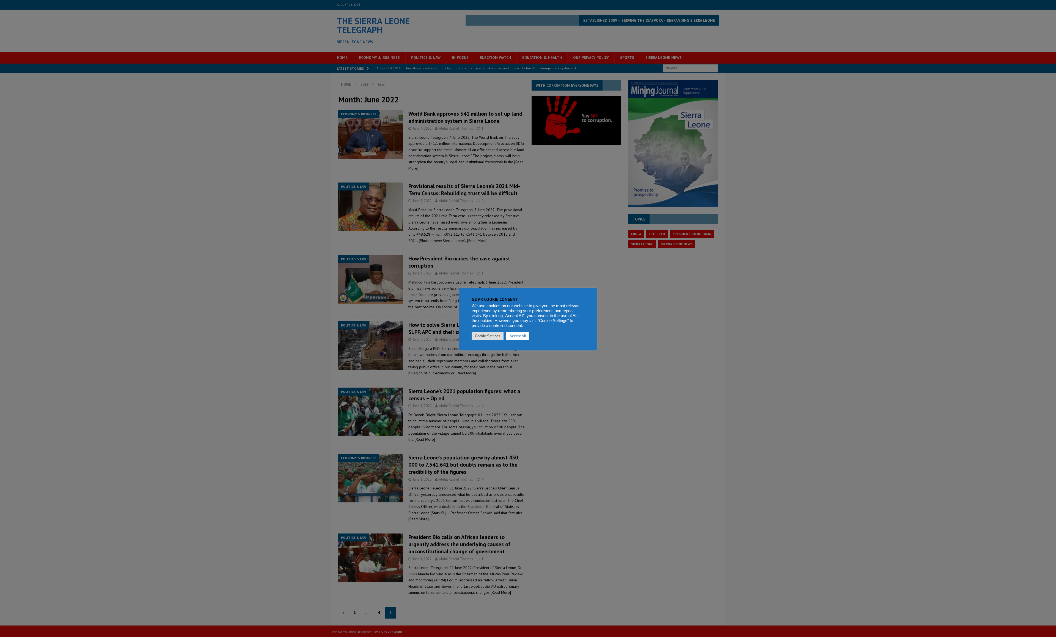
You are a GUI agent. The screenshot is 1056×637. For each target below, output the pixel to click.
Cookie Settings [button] (487, 336)
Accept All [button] (518, 336)
